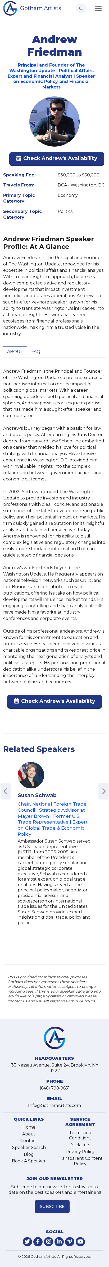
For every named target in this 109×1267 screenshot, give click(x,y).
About (15, 351)
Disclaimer (80, 1144)
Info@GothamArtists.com (54, 1105)
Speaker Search (29, 1147)
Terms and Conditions (80, 1135)
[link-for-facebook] (38, 1241)
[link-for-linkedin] (59, 1241)
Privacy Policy (80, 1151)
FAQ (35, 351)
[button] (56, 159)
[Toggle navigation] (98, 8)
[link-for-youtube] (80, 1241)
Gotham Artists (40, 8)
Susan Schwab (37, 795)
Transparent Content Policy (80, 1161)
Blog (29, 1154)
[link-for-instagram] (48, 1241)
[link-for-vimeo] (69, 1241)
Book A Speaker (29, 1160)
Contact (28, 1140)
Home (28, 1127)
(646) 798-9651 (55, 1088)
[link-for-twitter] (27, 1241)
